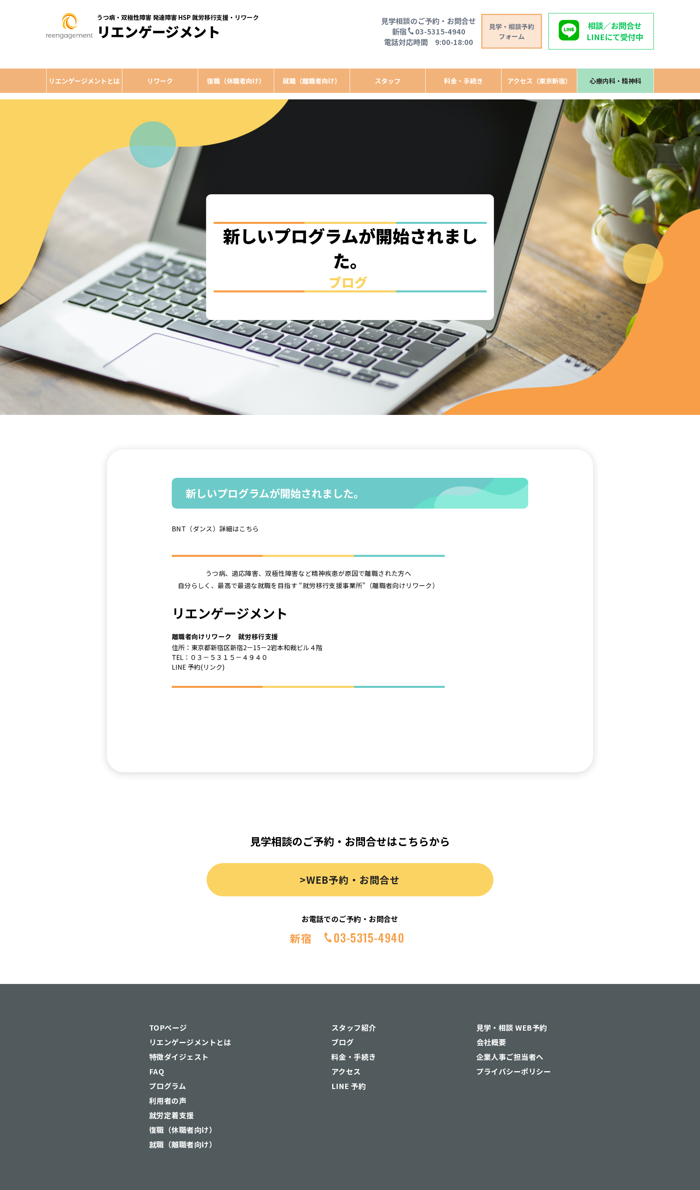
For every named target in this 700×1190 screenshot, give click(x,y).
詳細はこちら (239, 528)
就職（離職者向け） (312, 81)
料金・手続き (463, 81)
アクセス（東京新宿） (539, 81)
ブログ (342, 1042)
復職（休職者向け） (236, 81)
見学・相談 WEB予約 (511, 1027)
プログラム (167, 1085)
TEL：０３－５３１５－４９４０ (220, 657)
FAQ (156, 1071)
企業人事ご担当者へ (510, 1056)
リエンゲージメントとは (84, 81)
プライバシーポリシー (513, 1071)
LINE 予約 (348, 1085)
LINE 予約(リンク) (198, 667)
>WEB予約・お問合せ (350, 879)
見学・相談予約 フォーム (511, 31)
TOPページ (168, 1027)
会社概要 (491, 1042)
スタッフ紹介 (353, 1027)
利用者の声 (167, 1100)
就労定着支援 (171, 1115)
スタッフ (388, 81)
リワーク (160, 81)
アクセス (346, 1071)
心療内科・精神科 (615, 81)
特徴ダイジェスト (179, 1056)
